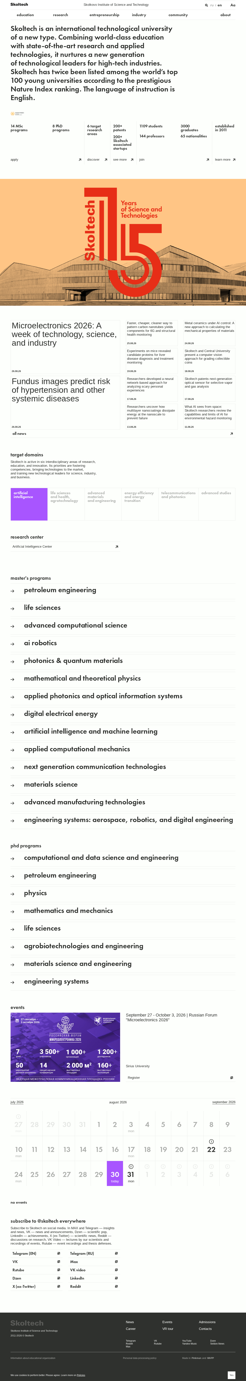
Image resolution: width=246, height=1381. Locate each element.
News (130, 1322)
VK (155, 1340)
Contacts (205, 1329)
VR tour (167, 1329)
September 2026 (223, 1102)
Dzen (213, 1340)
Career (131, 1329)
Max (128, 1346)
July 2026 (17, 1102)
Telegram (131, 1340)
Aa (232, 5)
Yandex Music (189, 1343)
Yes (232, 1375)
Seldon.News (217, 1343)
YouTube (187, 1340)
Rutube (158, 1343)
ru (212, 5)
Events (167, 1322)
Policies (81, 1375)
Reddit (129, 1343)
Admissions (207, 1322)
